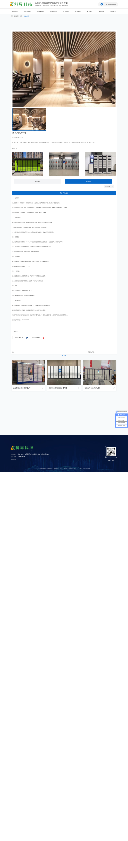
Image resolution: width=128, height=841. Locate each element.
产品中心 (66, 11)
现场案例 (77, 11)
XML (84, 468)
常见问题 (101, 11)
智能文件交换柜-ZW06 (92, 388)
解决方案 (26, 16)
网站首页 (15, 11)
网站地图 (88, 468)
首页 (21, 16)
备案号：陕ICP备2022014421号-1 (69, 468)
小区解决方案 (90, 352)
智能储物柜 (40, 11)
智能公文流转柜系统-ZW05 (58, 388)
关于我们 (89, 11)
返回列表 (107, 186)
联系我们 (113, 11)
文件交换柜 (27, 11)
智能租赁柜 (53, 11)
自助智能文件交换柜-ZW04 (22, 388)
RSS (81, 468)
